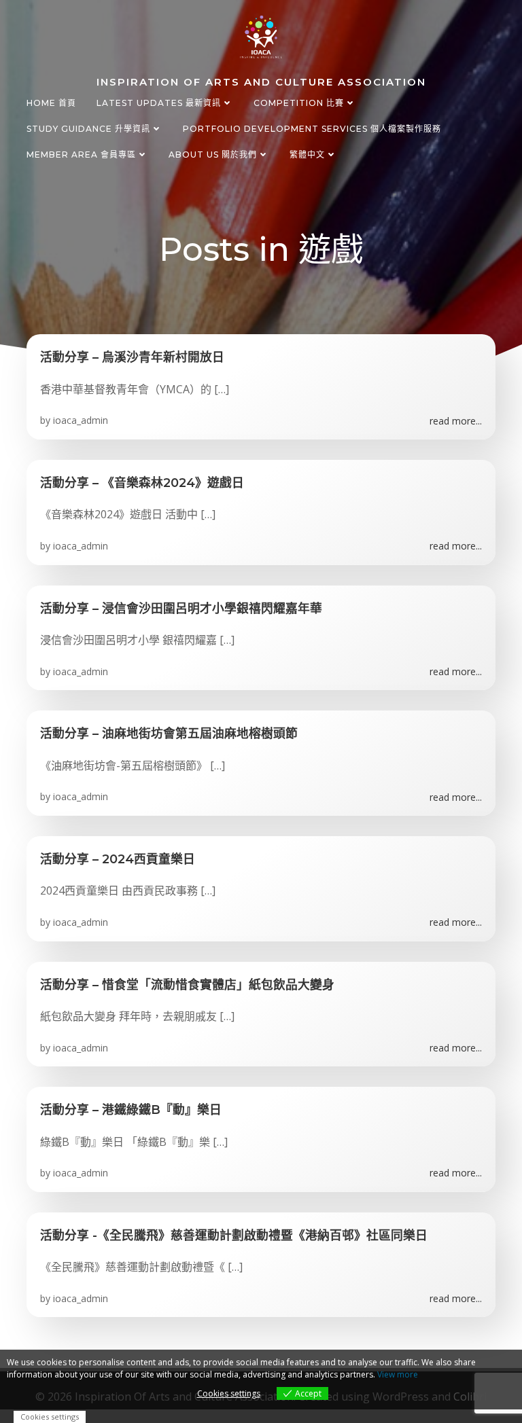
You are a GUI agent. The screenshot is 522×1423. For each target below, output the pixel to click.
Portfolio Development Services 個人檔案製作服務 (312, 129)
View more (397, 1374)
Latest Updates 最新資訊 (159, 103)
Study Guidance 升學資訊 (88, 129)
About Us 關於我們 (213, 154)
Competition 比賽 (299, 103)
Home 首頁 (51, 103)
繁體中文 (307, 154)
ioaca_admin (80, 420)
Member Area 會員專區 (81, 154)
